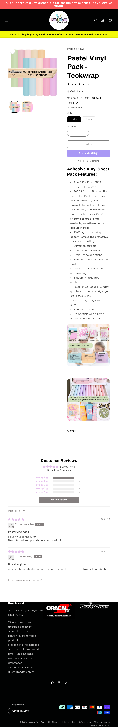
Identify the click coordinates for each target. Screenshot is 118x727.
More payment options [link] (88, 161)
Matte (76, 120)
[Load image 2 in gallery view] (27, 106)
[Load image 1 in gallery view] (14, 106)
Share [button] (73, 431)
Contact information (100, 725)
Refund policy (85, 722)
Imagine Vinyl (34, 722)
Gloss (90, 120)
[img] (16, 519)
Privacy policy (68, 722)
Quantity (71, 126)
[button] (6, 20)
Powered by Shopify (50, 722)
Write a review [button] (59, 499)
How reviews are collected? (25, 580)
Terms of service (102, 722)
